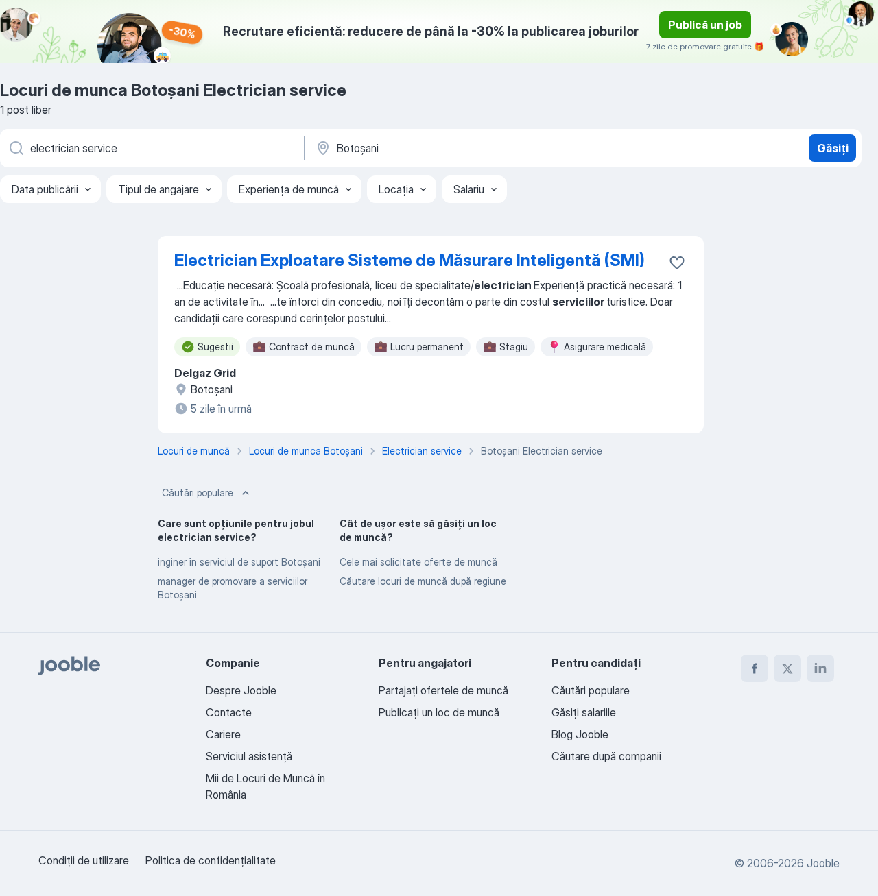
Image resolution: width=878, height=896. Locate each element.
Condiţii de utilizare (83, 860)
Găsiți (833, 148)
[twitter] (787, 668)
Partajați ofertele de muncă (443, 690)
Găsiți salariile (583, 712)
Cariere (223, 734)
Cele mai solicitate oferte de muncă (418, 562)
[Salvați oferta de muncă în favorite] (677, 262)
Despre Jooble (241, 690)
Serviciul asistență (249, 756)
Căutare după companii (606, 756)
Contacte (229, 712)
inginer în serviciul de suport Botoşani (239, 562)
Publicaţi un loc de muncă (439, 712)
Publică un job (705, 25)
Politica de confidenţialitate (210, 860)
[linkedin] (820, 668)
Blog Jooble (579, 734)
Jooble (823, 863)
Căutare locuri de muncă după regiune (423, 581)
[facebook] (754, 668)
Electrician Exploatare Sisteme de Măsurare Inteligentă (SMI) (409, 260)
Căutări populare (197, 492)
